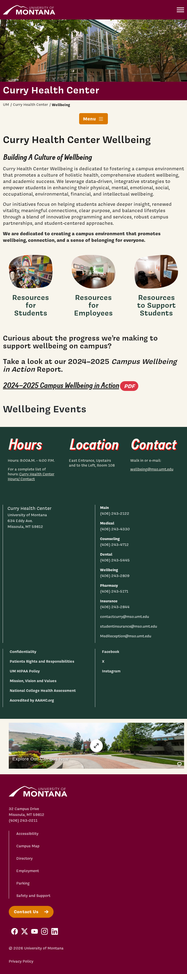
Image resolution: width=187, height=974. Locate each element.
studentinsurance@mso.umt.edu (128, 626)
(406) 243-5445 (115, 560)
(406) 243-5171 (114, 591)
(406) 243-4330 (115, 529)
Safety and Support (33, 895)
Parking (23, 883)
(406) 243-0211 (23, 820)
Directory (24, 858)
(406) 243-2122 (114, 513)
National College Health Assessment (43, 690)
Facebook (110, 651)
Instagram (111, 671)
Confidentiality (23, 651)
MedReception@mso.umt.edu (125, 636)
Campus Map (27, 846)
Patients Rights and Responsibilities (42, 661)
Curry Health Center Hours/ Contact (31, 476)
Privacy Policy (21, 961)
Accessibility (27, 833)
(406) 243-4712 (114, 544)
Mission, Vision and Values (33, 680)
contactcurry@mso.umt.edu (124, 616)
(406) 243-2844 (115, 606)
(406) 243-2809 (115, 575)
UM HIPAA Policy (25, 671)
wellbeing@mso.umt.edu (151, 469)
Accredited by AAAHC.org (32, 700)
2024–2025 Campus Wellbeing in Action (70, 385)
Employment (27, 870)
